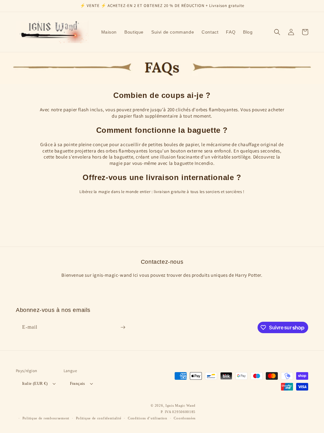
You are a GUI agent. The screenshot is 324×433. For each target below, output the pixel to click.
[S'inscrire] (123, 327)
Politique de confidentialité (99, 418)
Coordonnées (185, 418)
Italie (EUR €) (35, 383)
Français (77, 383)
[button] (277, 32)
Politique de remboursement (45, 418)
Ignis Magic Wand (180, 405)
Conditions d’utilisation (147, 418)
